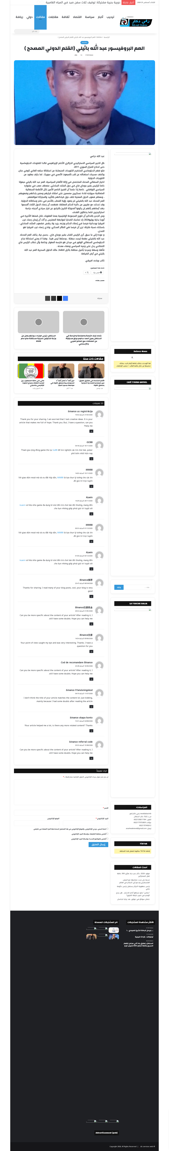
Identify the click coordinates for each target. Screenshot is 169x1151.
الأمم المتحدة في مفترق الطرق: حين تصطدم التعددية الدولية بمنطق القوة (91, 383)
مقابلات (53, 16)
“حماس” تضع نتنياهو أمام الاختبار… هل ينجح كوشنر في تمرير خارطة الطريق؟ (133, 894)
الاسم (105, 808)
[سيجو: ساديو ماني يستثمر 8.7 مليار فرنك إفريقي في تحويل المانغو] (91, 1123)
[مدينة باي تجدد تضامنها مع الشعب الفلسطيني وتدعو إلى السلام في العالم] (114, 930)
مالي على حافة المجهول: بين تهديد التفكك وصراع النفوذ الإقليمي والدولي (32, 383)
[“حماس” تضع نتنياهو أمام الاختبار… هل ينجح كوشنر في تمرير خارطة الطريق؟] (114, 937)
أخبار (100, 16)
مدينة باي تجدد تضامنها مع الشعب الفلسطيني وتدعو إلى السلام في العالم (134, 881)
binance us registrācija (80, 411)
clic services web (146, 1146)
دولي (29, 16)
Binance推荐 (86, 580)
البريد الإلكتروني (102, 818)
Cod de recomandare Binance (77, 662)
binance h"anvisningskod (79, 690)
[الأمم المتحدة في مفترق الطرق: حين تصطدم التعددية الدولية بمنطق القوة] (91, 371)
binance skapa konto (81, 718)
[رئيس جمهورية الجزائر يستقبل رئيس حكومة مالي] (91, 930)
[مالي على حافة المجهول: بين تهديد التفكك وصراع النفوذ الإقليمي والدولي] (31, 371)
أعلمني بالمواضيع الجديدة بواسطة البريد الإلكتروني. (88, 838)
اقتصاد (77, 16)
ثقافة (65, 16)
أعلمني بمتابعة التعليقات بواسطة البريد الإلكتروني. (88, 833)
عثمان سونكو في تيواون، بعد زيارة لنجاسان (133, 899)
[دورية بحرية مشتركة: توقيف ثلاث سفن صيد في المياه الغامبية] (114, 1123)
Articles (99, 37)
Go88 (55, 450)
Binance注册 (86, 635)
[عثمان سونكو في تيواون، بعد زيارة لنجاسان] (102, 1026)
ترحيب (110, 16)
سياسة (89, 16)
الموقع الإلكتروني (53, 818)
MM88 (89, 470)
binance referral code (81, 742)
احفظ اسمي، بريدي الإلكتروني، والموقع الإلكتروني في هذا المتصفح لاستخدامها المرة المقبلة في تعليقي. (69, 829)
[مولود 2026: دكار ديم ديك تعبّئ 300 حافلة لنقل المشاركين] (102, 930)
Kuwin (89, 497)
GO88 (90, 442)
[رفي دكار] (136, 20)
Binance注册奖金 (84, 607)
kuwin (22, 505)
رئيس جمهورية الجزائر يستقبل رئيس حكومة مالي (133, 888)
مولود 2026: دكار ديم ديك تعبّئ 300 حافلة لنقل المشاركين (133, 875)
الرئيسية (106, 37)
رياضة (19, 16)
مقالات (40, 16)
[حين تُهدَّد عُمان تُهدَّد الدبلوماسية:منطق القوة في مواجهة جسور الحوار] (61, 371)
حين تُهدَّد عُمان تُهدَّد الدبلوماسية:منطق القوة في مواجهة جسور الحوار (62, 383)
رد (91, 431)
